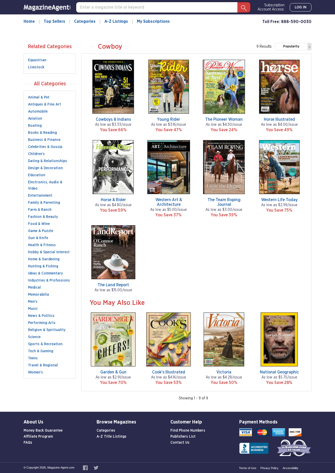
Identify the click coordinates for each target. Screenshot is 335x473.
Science (34, 337)
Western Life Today (279, 200)
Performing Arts (41, 323)
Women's (35, 372)
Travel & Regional (43, 365)
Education (36, 175)
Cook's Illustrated (168, 372)
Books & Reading (42, 133)
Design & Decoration (45, 168)
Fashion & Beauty (43, 217)
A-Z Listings (116, 21)
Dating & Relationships (47, 161)
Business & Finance (44, 140)
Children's (36, 154)
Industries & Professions (49, 280)
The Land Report (113, 285)
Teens (33, 358)
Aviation (35, 118)
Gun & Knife (38, 238)
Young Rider (168, 119)
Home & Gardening (43, 259)
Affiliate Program (38, 436)
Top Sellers (54, 21)
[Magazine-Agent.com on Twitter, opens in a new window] (96, 467)
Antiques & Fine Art (44, 104)
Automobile (38, 111)
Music (33, 309)
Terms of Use (247, 468)
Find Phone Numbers (187, 430)
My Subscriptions (153, 21)
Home (29, 21)
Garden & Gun (113, 372)
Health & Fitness (42, 245)
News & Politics (41, 316)
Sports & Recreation (45, 344)
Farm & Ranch (40, 210)
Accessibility (290, 468)
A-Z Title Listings (111, 436)
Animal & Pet (38, 97)
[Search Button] (243, 7)
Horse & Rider (113, 200)
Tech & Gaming (40, 351)
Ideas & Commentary (45, 273)
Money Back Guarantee (43, 430)
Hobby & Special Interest (49, 252)
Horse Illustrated (279, 119)
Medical (34, 287)
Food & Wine (39, 224)
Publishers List (183, 436)
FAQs (28, 442)
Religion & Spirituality (46, 330)
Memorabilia (38, 294)
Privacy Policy (269, 468)
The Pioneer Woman (224, 119)
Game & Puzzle (40, 231)
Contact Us (179, 442)
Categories (85, 21)
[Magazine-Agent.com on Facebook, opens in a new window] (85, 467)
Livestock (36, 67)
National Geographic (279, 372)
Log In (300, 7)
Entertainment (40, 195)
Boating (35, 126)
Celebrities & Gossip (45, 147)
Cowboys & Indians (113, 119)
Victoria (223, 372)
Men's (32, 302)
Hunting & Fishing (43, 266)
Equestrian (37, 60)
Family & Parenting (44, 203)
